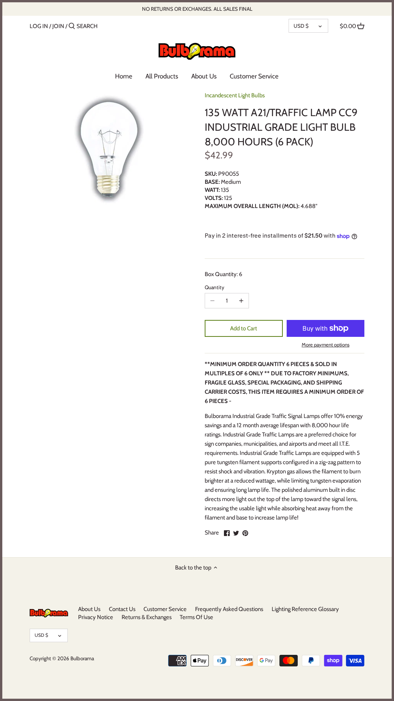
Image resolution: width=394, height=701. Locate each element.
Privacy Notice (95, 617)
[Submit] (71, 26)
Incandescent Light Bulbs (235, 95)
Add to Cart (243, 328)
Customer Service (165, 609)
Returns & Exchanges (147, 617)
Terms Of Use (196, 617)
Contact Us (122, 609)
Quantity (214, 287)
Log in (39, 26)
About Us (89, 609)
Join (58, 26)
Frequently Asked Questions (229, 609)
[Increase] (241, 300)
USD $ (301, 26)
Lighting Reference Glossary (305, 609)
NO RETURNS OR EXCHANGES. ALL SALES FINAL (197, 9)
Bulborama (82, 658)
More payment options (325, 344)
